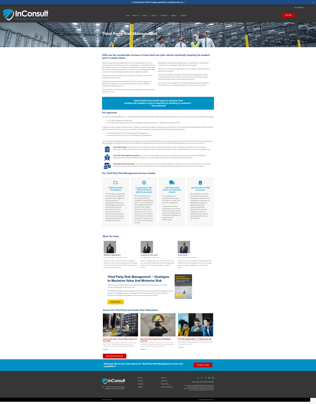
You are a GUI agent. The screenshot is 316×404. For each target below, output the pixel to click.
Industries (164, 15)
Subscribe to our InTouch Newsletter (203, 382)
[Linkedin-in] (198, 378)
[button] (312, 8)
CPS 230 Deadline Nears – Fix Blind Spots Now (195, 339)
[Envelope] (213, 378)
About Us (135, 15)
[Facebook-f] (205, 378)
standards (184, 117)
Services (153, 15)
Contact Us (183, 15)
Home (128, 15)
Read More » (106, 349)
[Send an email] (119, 252)
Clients (145, 15)
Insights (173, 15)
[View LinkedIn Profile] (122, 252)
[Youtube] (209, 378)
